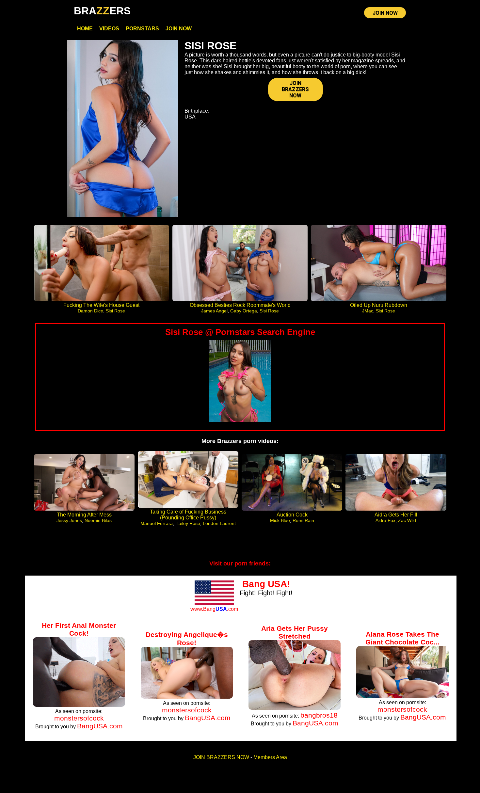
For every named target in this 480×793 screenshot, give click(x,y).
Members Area (270, 757)
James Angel (214, 310)
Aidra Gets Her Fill (396, 514)
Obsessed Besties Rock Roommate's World (240, 305)
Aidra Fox (385, 520)
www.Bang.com (214, 609)
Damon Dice (90, 310)
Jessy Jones (69, 520)
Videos (109, 28)
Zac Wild (407, 520)
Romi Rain (303, 520)
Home (85, 28)
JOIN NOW (385, 13)
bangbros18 (319, 715)
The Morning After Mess (84, 514)
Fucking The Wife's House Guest (101, 305)
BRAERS (102, 11)
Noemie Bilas (98, 520)
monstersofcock (79, 718)
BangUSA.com (100, 726)
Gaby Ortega (243, 310)
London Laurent (219, 523)
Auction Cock (292, 514)
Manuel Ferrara (156, 523)
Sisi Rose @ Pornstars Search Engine (240, 332)
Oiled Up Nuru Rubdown (378, 305)
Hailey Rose (187, 523)
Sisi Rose (115, 310)
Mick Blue (280, 520)
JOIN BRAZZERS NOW (295, 89)
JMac (367, 310)
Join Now (179, 28)
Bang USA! (266, 584)
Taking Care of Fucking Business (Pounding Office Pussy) (188, 514)
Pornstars (142, 28)
